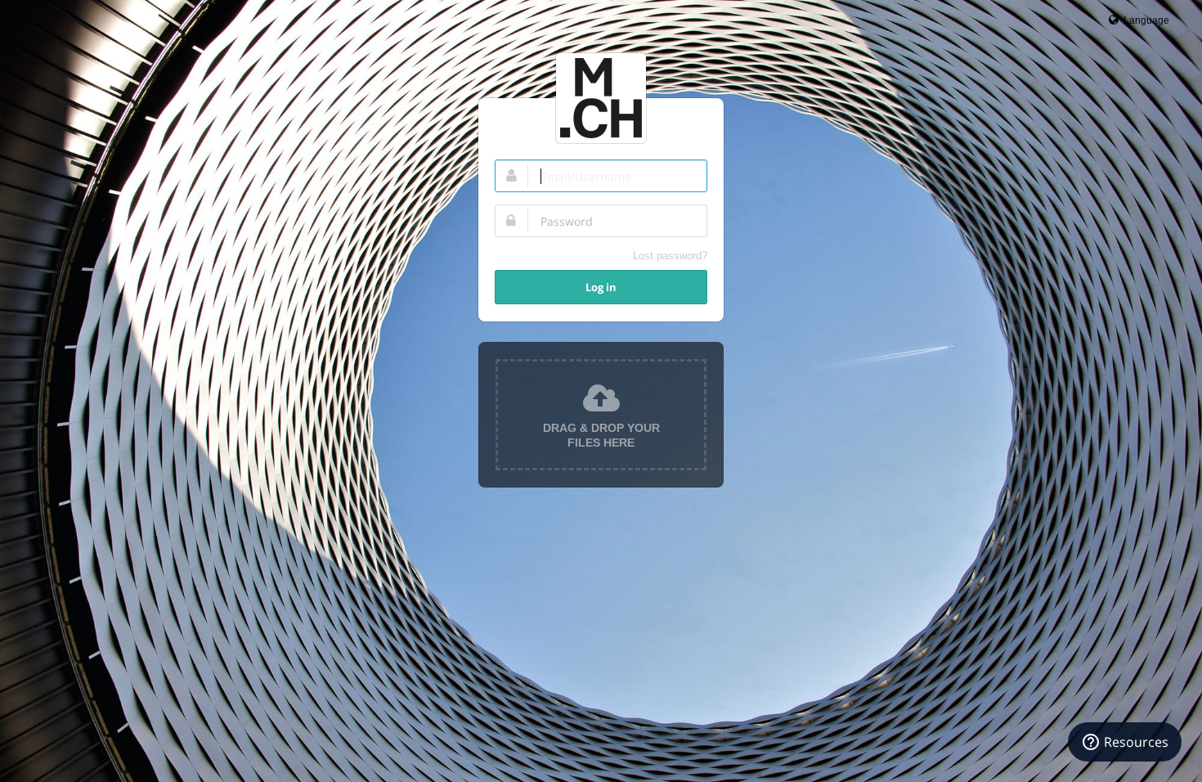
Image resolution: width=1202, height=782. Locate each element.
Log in (601, 287)
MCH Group (601, 98)
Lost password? (670, 255)
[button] (601, 414)
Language (1145, 20)
